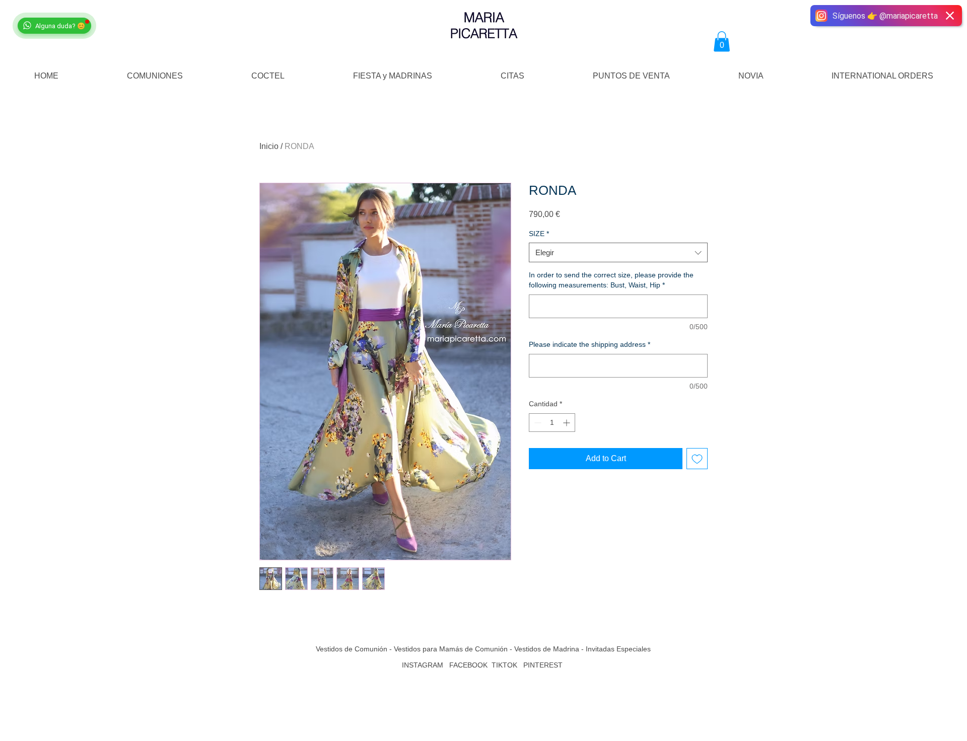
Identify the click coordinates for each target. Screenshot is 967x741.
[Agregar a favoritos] (697, 458)
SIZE (539, 234)
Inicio (269, 146)
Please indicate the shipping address (589, 344)
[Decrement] (536, 422)
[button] (721, 41)
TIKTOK (504, 665)
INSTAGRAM (422, 665)
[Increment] (567, 422)
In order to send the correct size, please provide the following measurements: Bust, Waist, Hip (611, 280)
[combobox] (618, 252)
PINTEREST (544, 665)
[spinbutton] (552, 422)
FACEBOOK (468, 665)
